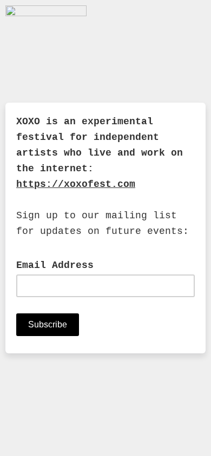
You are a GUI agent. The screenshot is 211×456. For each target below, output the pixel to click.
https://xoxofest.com (75, 184)
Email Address (61, 265)
